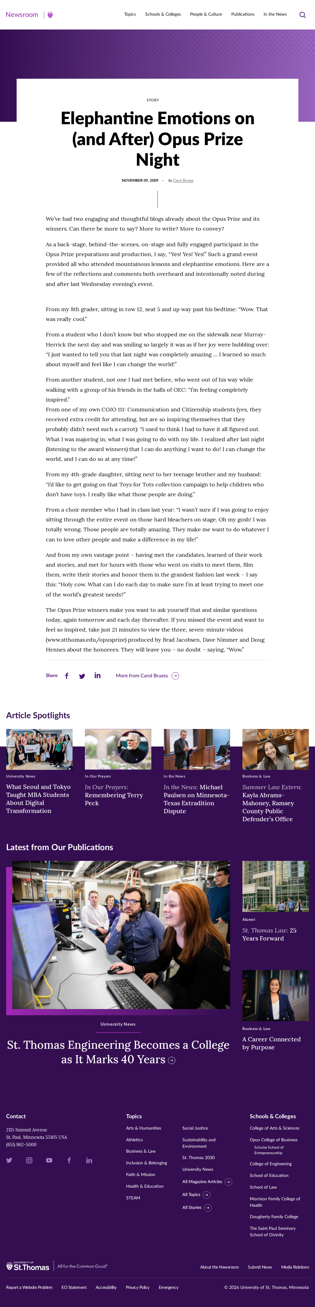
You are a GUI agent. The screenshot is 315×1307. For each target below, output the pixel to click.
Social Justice (195, 1128)
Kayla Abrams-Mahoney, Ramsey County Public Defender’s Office (272, 803)
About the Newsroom (219, 1267)
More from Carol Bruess (142, 675)
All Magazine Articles (202, 1182)
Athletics (134, 1140)
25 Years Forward (269, 934)
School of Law (263, 1187)
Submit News (260, 1267)
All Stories (191, 1208)
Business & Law (141, 1151)
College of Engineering (271, 1164)
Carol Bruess (183, 180)
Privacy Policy (138, 1287)
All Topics (191, 1195)
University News (197, 1169)
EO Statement (74, 1287)
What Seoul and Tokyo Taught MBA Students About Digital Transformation (38, 798)
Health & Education (145, 1186)
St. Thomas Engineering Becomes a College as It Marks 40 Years (118, 1052)
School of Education (269, 1176)
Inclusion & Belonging (146, 1163)
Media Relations (295, 1267)
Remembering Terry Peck (114, 795)
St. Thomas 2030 (198, 1158)
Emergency (168, 1287)
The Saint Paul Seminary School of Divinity (273, 1231)
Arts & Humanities (143, 1128)
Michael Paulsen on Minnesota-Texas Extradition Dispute (197, 799)
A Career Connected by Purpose (271, 1043)
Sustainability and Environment (199, 1143)
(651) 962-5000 (21, 1144)
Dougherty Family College (274, 1217)
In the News (275, 14)
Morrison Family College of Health (275, 1202)
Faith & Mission (140, 1175)
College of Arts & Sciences (274, 1128)
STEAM (133, 1198)
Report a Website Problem (29, 1287)
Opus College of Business (273, 1146)
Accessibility (106, 1287)
